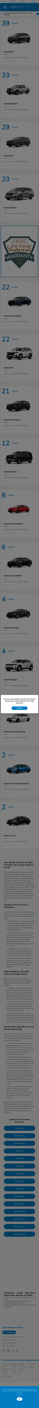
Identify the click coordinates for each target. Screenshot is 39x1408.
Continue (19, 708)
